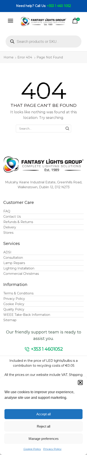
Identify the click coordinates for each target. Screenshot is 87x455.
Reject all (43, 426)
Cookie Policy (32, 449)
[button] (80, 382)
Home (9, 57)
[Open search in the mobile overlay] (43, 41)
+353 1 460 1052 (59, 6)
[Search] (67, 128)
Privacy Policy (52, 449)
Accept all (43, 414)
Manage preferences (44, 439)
